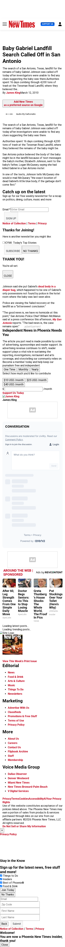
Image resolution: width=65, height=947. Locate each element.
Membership (15, 760)
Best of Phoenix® (13, 882)
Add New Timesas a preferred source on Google (23, 103)
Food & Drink (15, 676)
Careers (12, 743)
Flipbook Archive (18, 751)
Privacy (42, 223)
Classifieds (14, 712)
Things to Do (10, 875)
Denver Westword (18, 778)
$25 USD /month (36, 380)
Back (4, 923)
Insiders (7, 879)
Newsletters (15, 693)
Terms (32, 223)
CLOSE (8, 275)
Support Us (47, 24)
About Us (13, 738)
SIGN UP (11, 218)
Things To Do (16, 689)
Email (6, 209)
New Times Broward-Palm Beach (28, 786)
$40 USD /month (14, 384)
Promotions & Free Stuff (22, 716)
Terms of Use (16, 720)
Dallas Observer (17, 774)
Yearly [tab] (35, 369)
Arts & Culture (16, 681)
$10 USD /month (14, 380)
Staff (11, 755)
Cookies (24, 798)
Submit (17, 923)
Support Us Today (13, 393)
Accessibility (36, 798)
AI (45, 798)
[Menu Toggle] (4, 24)
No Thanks (7, 894)
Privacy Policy (16, 724)
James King (13, 92)
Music (11, 685)
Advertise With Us (18, 707)
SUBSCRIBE (13, 251)
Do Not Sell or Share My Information (24, 826)
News (11, 672)
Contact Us (14, 747)
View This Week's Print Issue (19, 661)
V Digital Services (18, 791)
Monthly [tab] (23, 369)
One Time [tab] (9, 369)
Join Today (7, 890)
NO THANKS (30, 251)
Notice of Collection (14, 223)
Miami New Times (19, 782)
